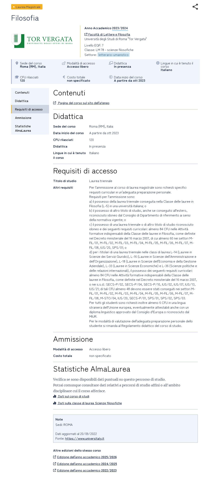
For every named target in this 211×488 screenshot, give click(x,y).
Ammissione (23, 117)
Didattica (21, 101)
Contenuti (22, 92)
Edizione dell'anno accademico (87, 456)
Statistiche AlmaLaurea (23, 128)
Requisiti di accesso (29, 109)
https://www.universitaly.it (84, 438)
